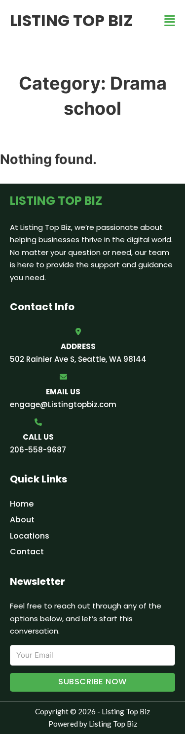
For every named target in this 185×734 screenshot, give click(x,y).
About (22, 519)
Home (22, 504)
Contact (27, 551)
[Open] (169, 21)
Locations (29, 536)
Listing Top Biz (71, 20)
